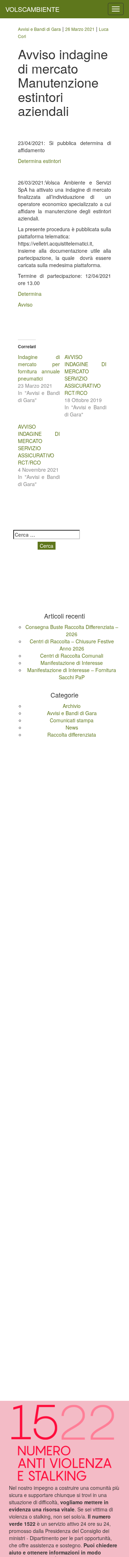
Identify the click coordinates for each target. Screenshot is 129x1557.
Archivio (72, 705)
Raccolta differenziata (71, 734)
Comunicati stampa (72, 720)
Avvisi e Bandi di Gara (72, 713)
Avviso (25, 304)
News (72, 727)
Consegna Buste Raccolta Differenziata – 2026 (71, 630)
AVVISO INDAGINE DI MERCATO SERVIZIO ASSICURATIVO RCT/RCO (85, 374)
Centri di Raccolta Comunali (71, 655)
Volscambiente (32, 9)
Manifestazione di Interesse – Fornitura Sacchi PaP (71, 673)
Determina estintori (39, 160)
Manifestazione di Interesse (71, 662)
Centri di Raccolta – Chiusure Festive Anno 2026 (72, 645)
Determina (30, 293)
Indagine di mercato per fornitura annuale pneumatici (39, 367)
